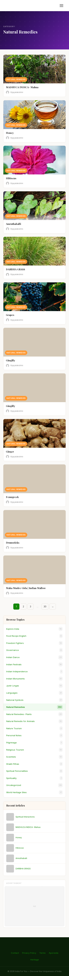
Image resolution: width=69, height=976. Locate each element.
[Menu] (61, 5)
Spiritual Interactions (25, 817)
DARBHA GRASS (23, 868)
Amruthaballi (21, 858)
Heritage (34, 959)
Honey (19, 837)
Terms (42, 953)
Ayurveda (53, 953)
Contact (15, 953)
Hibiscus (20, 848)
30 (45, 606)
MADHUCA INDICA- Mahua (28, 827)
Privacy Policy (29, 953)
